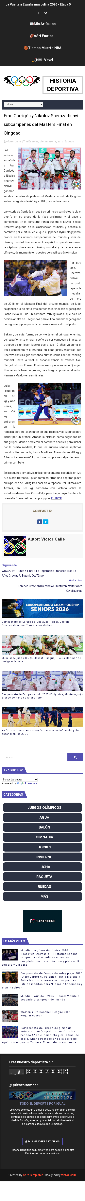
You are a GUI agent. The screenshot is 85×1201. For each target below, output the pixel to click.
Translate (31, 783)
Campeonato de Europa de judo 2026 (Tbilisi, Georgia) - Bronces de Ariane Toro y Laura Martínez (37, 623)
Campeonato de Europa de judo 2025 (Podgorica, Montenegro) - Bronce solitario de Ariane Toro (42, 696)
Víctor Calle (68, 1175)
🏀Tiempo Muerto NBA (42, 48)
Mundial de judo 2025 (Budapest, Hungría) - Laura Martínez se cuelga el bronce (41, 660)
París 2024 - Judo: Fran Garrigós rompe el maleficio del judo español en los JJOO (40, 732)
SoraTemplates (33, 1175)
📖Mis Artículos (42, 24)
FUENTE (56, 498)
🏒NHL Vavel (42, 60)
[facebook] (38, 13)
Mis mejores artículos (44, 1141)
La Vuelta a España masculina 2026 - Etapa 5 (38, 4)
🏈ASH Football (42, 36)
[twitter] (46, 13)
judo (71, 141)
